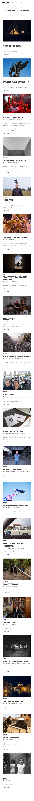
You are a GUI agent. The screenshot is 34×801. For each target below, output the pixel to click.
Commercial (16, 398)
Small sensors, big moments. (13, 545)
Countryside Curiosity (16, 81)
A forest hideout (13, 46)
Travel (22, 548)
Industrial (22, 434)
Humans (15, 48)
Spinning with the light (16, 505)
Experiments (9, 163)
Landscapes (13, 359)
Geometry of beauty (14, 160)
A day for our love (14, 117)
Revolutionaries (12, 469)
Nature (19, 359)
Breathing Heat (12, 737)
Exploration (9, 84)
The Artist (9, 319)
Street (12, 120)
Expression (8, 281)
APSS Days (8, 394)
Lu (3, 48)
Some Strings (10, 584)
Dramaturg (9, 622)
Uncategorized (18, 120)
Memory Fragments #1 (15, 661)
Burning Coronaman (15, 237)
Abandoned (9, 471)
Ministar (8, 200)
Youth (6, 778)
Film (14, 163)
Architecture (9, 48)
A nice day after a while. (17, 356)
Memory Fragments (21, 663)
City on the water (13, 701)
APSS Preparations (14, 431)
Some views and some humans (15, 278)
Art (6, 321)
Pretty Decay (27, 471)
